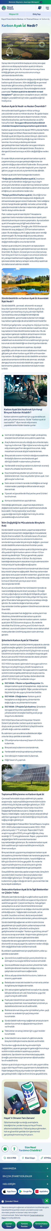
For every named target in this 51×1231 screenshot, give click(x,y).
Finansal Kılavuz (33, 19)
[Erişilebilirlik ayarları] (14, 1149)
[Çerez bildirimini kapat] (46, 1200)
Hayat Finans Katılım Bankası (12, 19)
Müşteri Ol (13, 14)
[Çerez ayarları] (5, 1148)
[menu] (47, 7)
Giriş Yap (36, 14)
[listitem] (9, 1191)
